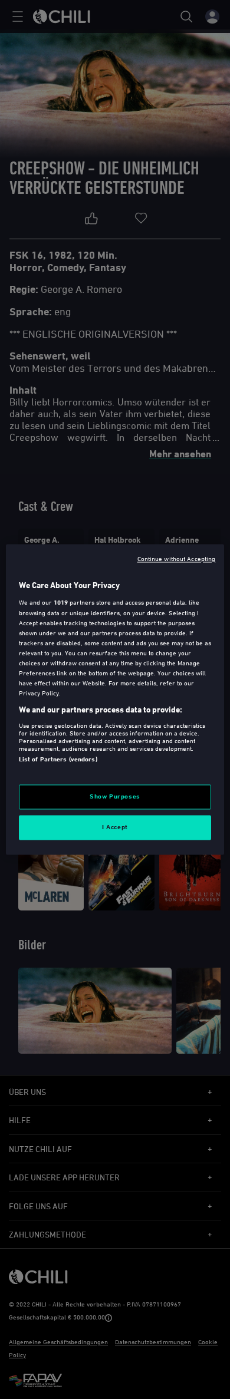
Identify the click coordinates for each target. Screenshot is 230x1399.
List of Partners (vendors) (58, 759)
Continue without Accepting (176, 558)
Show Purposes (115, 797)
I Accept (115, 827)
